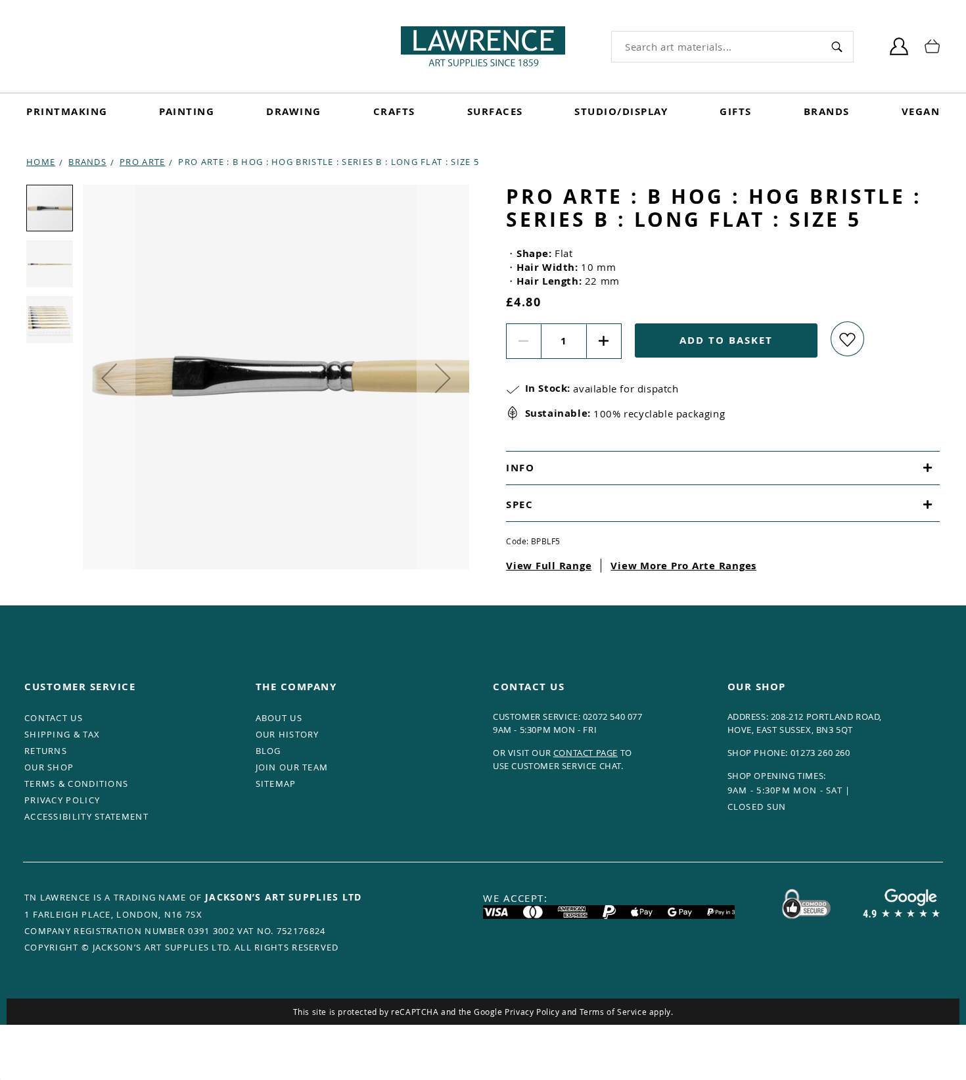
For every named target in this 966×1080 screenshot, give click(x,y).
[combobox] (716, 47)
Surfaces (495, 111)
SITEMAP (276, 783)
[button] (109, 378)
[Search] (837, 46)
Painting (186, 111)
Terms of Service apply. (627, 1011)
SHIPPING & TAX (62, 734)
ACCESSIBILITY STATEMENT (86, 816)
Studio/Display (621, 111)
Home (40, 162)
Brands (827, 111)
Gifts (736, 111)
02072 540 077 (613, 716)
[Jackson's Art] (483, 46)
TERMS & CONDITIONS (76, 783)
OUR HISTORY (287, 734)
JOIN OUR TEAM (292, 767)
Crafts (394, 111)
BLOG (268, 751)
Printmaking (67, 111)
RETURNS (45, 751)
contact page (585, 753)
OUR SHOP (49, 767)
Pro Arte (142, 162)
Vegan (921, 111)
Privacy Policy (532, 1011)
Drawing (293, 111)
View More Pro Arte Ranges (683, 566)
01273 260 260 (820, 753)
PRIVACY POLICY (62, 800)
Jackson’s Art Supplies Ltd (283, 897)
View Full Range (548, 566)
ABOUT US (279, 718)
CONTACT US (53, 718)
